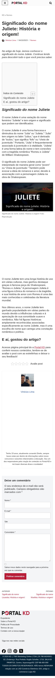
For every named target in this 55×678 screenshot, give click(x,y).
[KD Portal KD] (19, 3)
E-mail (7, 511)
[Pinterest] (15, 652)
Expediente (5, 618)
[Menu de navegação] (5, 3)
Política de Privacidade (10, 624)
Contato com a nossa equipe (13, 631)
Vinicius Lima (10, 40)
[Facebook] (4, 652)
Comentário (9, 532)
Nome (7, 500)
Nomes (9, 15)
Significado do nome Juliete (18, 98)
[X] (21, 652)
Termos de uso (7, 628)
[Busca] (50, 3)
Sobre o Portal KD (8, 621)
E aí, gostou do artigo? (16, 101)
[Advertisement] (18, 78)
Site (6, 521)
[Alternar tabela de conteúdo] (31, 94)
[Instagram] (10, 652)
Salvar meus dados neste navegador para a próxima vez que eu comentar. (26, 568)
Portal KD (39, 347)
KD (3, 15)
